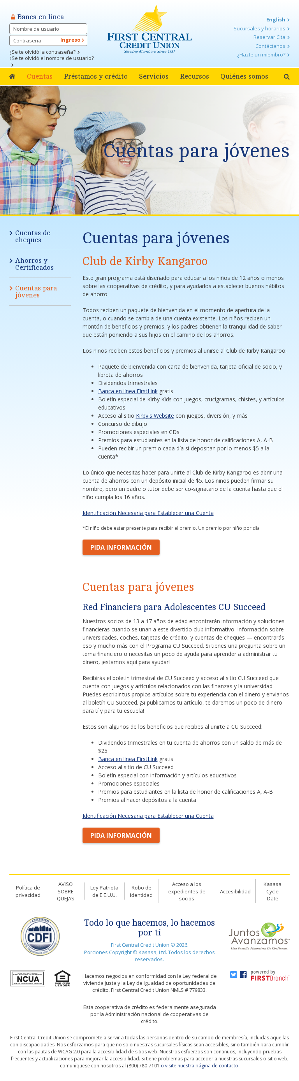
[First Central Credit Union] (149, 28)
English (275, 19)
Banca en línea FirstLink (128, 391)
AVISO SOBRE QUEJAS (65, 891)
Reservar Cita (269, 36)
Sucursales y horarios (259, 28)
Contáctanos (270, 45)
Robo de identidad (141, 891)
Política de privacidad (28, 891)
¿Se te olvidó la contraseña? (42, 51)
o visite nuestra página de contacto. (200, 1065)
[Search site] (287, 76)
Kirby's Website (155, 415)
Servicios (154, 76)
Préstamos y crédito (96, 76)
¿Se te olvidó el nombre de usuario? (51, 58)
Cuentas (40, 76)
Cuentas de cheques (32, 236)
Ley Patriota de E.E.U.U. (104, 891)
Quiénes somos (244, 76)
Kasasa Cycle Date (272, 891)
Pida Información (121, 547)
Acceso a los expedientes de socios (187, 891)
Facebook (243, 975)
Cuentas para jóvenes (197, 151)
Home (12, 76)
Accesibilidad (235, 891)
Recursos (194, 76)
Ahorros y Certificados (34, 264)
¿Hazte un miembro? (261, 54)
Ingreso (71, 39)
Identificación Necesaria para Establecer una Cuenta (148, 513)
